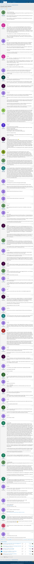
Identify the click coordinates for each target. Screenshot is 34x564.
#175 (32, 276)
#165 (32, 179)
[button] (11, 2)
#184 (32, 364)
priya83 (4, 554)
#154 (32, 54)
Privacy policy (26, 561)
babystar (2, 7)
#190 (32, 414)
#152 (32, 23)
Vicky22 (31, 551)
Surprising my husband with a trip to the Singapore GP (12, 543)
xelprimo (4, 549)
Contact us (18, 561)
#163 (32, 158)
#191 (32, 421)
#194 (32, 477)
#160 (32, 123)
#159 (32, 108)
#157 (32, 84)
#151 (32, 10)
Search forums (5, 3)
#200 (32, 532)
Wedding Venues (10, 554)
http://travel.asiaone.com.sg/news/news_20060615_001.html (15, 512)
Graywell (31, 546)
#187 (32, 388)
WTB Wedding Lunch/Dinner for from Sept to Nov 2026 (12, 546)
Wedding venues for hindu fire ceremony (10, 553)
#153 (32, 39)
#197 (32, 508)
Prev (2, 539)
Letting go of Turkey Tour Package (8, 548)
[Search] (33, 2)
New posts (1, 3)
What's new (9, 2)
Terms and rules (22, 561)
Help (29, 561)
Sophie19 (4, 544)
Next (10, 539)
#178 (32, 307)
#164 (32, 166)
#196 (32, 498)
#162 (32, 150)
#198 (32, 515)
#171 (32, 238)
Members (14, 2)
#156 (32, 75)
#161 (32, 137)
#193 (32, 460)
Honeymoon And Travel (11, 544)
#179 (32, 314)
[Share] (31, 10)
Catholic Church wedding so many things (9, 551)
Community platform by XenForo (17, 563)
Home (2, 2)
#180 (32, 321)
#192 (32, 453)
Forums (5, 2)
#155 (32, 68)
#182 (32, 346)
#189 (32, 405)
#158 (32, 91)
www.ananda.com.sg (10, 505)
